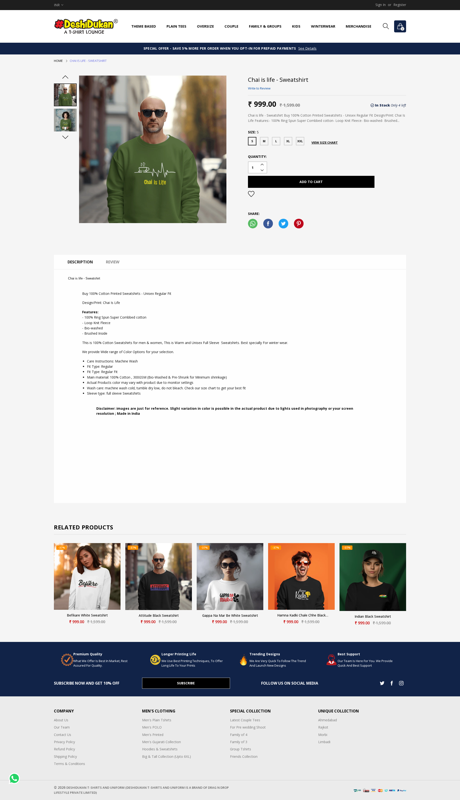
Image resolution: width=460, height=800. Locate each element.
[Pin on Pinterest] (299, 223)
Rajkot (323, 727)
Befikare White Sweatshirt (87, 615)
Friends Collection (244, 756)
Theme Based (143, 26)
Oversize (205, 26)
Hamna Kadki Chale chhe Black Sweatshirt (301, 615)
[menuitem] (143, 26)
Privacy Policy (64, 742)
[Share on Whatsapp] (253, 223)
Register (399, 4)
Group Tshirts (240, 749)
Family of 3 (238, 742)
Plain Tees (176, 26)
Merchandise (358, 26)
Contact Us (62, 734)
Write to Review (259, 88)
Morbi (322, 734)
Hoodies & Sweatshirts (160, 749)
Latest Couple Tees (245, 720)
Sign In (380, 4)
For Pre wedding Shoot (248, 727)
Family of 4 (238, 734)
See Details (307, 48)
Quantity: (257, 156)
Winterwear (323, 26)
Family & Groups (265, 26)
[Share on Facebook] (268, 223)
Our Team (62, 727)
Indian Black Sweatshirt (373, 617)
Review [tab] (112, 262)
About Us (61, 720)
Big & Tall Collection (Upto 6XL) (166, 756)
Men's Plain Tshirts (156, 720)
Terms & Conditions (69, 763)
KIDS (296, 26)
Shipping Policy (65, 756)
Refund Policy (64, 749)
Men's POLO (152, 727)
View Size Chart (324, 142)
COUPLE (231, 26)
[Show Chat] (15, 778)
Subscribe (186, 683)
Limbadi (324, 742)
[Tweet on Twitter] (283, 223)
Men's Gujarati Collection (161, 742)
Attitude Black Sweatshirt (159, 616)
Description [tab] (80, 262)
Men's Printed (152, 734)
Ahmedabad (327, 720)
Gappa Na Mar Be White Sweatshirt (230, 616)
